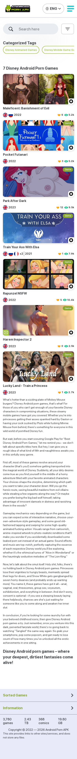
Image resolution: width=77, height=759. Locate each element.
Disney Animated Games (21, 49)
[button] (70, 9)
